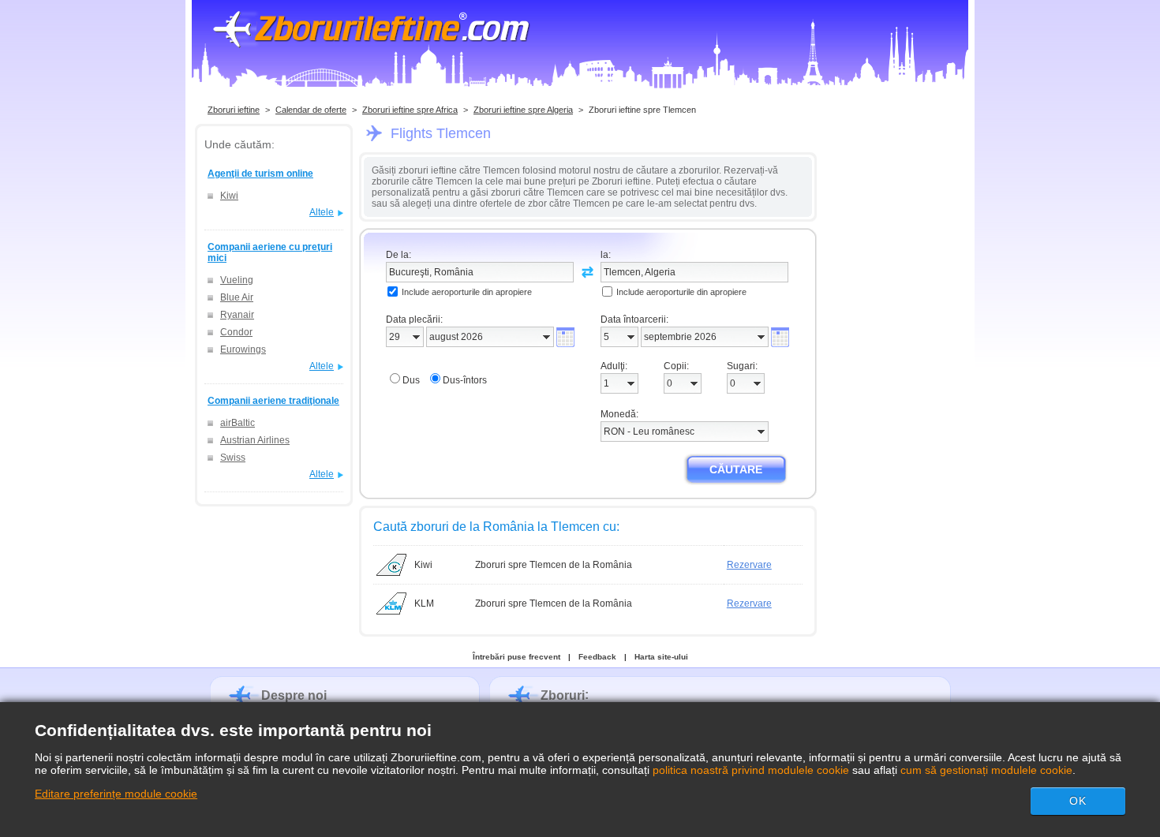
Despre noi (294, 695)
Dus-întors (465, 380)
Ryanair (237, 314)
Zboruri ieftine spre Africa (410, 109)
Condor (236, 332)
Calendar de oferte (310, 109)
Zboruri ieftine (234, 109)
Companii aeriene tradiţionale (273, 400)
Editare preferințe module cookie (116, 793)
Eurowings (243, 349)
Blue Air (236, 297)
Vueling (236, 280)
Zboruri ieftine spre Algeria (523, 109)
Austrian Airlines (255, 440)
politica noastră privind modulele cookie (751, 770)
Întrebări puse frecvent (516, 656)
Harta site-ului (661, 656)
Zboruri (563, 695)
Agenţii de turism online (260, 173)
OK (1078, 800)
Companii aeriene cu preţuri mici (270, 252)
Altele (321, 212)
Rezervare (749, 564)
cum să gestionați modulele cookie (986, 770)
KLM (424, 603)
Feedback (597, 656)
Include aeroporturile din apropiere (467, 292)
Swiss (232, 457)
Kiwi (229, 195)
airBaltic (237, 422)
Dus (411, 380)
